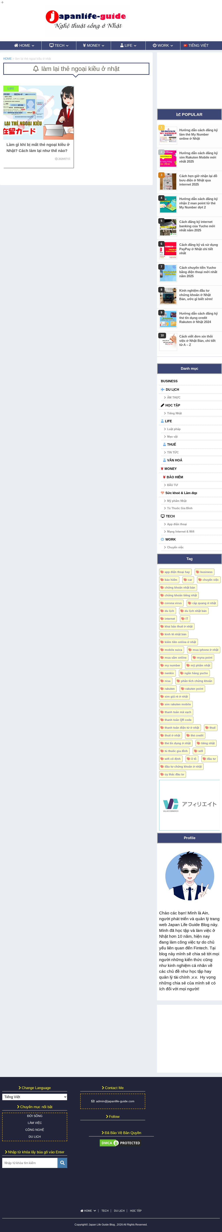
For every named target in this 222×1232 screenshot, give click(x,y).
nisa (167, 681)
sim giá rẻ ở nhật (176, 696)
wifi (200, 751)
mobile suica (173, 649)
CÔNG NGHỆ (34, 1129)
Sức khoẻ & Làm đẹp (181, 493)
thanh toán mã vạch (178, 712)
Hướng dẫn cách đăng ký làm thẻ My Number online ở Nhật (198, 134)
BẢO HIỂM (175, 477)
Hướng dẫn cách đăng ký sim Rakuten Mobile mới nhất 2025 (198, 157)
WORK (170, 539)
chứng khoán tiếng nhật (181, 595)
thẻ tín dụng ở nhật (178, 743)
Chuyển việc (175, 547)
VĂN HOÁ (174, 460)
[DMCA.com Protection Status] (120, 1145)
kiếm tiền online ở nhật (180, 642)
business (206, 572)
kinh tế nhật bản (175, 634)
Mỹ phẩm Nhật (176, 500)
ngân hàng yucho (196, 673)
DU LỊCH (172, 389)
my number (172, 665)
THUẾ (171, 444)
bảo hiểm (171, 579)
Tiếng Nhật (174, 413)
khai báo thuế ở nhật (179, 626)
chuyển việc (211, 579)
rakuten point (194, 688)
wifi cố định (173, 758)
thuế (212, 727)
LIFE (168, 421)
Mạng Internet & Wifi (180, 531)
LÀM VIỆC (35, 1123)
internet (170, 618)
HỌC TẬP (172, 405)
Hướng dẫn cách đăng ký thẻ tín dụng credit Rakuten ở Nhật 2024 (198, 318)
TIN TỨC (173, 452)
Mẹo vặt (172, 436)
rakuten (170, 688)
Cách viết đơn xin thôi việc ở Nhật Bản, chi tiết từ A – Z (197, 340)
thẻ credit (197, 735)
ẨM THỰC (173, 397)
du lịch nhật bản (196, 611)
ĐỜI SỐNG (34, 1116)
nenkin (169, 673)
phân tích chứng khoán (196, 681)
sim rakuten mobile (178, 704)
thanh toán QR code (178, 720)
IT (187, 618)
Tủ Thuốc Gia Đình (180, 508)
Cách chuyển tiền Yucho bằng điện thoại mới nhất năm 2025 (198, 272)
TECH (170, 516)
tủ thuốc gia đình (176, 751)
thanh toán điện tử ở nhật (182, 727)
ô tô (193, 758)
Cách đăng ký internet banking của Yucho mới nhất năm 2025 (197, 226)
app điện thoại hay (177, 572)
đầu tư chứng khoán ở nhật (183, 766)
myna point (204, 657)
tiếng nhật (208, 743)
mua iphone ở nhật (205, 649)
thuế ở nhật (172, 735)
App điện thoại (177, 524)
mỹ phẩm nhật (200, 665)
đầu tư (211, 758)
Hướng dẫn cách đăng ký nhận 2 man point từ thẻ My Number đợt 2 (198, 203)
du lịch (169, 611)
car (190, 579)
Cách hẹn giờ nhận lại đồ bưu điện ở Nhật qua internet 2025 (198, 180)
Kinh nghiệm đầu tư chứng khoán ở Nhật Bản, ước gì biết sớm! (196, 295)
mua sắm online (175, 657)
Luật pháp (174, 429)
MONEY (171, 468)
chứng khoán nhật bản (180, 587)
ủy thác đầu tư (174, 774)
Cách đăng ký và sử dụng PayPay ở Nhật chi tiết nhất (198, 249)
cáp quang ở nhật (204, 603)
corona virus (173, 603)
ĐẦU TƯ (172, 485)
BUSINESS (169, 381)
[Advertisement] (189, 79)
